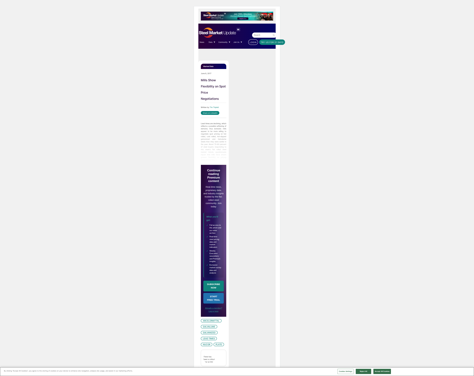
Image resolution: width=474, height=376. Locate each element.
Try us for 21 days (272, 42)
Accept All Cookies (382, 371)
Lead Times (209, 338)
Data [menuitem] (210, 42)
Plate (219, 344)
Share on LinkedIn (210, 113)
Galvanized (209, 332)
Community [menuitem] (222, 42)
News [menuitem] (202, 42)
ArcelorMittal (211, 320)
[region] (237, 371)
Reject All (363, 371)
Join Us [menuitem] (236, 42)
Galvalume (209, 326)
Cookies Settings (345, 371)
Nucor (206, 344)
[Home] (224, 32)
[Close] (470, 371)
